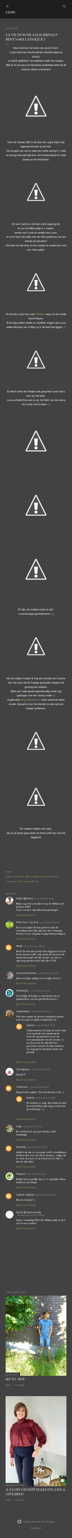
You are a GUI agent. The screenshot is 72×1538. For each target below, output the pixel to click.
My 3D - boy (15, 1379)
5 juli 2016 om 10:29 (45, 1025)
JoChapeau (23, 1069)
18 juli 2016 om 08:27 (46, 1194)
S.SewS (10, 12)
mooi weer (11, 881)
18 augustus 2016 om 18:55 (30, 1215)
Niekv (19, 946)
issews (30, 1025)
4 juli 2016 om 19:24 (33, 1126)
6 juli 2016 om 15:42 (36, 1174)
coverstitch (18, 876)
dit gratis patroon (30, 699)
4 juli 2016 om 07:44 (48, 973)
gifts (27, 876)
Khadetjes (22, 990)
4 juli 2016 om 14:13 (40, 1069)
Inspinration (23, 1011)
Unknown (22, 1087)
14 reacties (19, 1385)
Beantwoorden (26, 915)
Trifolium (40, 314)
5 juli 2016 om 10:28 (46, 1097)
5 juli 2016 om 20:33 (37, 1147)
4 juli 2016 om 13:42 (41, 1011)
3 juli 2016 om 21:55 (43, 898)
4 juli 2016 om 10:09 (40, 990)
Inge (19, 1126)
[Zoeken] (64, 5)
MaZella (21, 1147)
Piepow (20, 1174)
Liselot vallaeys (25, 1194)
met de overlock (51, 876)
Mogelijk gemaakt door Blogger (39, 1521)
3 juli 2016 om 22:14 (49, 922)
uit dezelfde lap (31, 881)
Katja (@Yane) (24, 898)
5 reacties (18, 1500)
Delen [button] (8, 871)
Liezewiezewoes (26, 973)
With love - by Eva (27, 922)
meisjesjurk (36, 876)
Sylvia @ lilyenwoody (28, 1212)
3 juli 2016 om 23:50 (34, 946)
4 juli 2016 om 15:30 (39, 1087)
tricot (20, 881)
